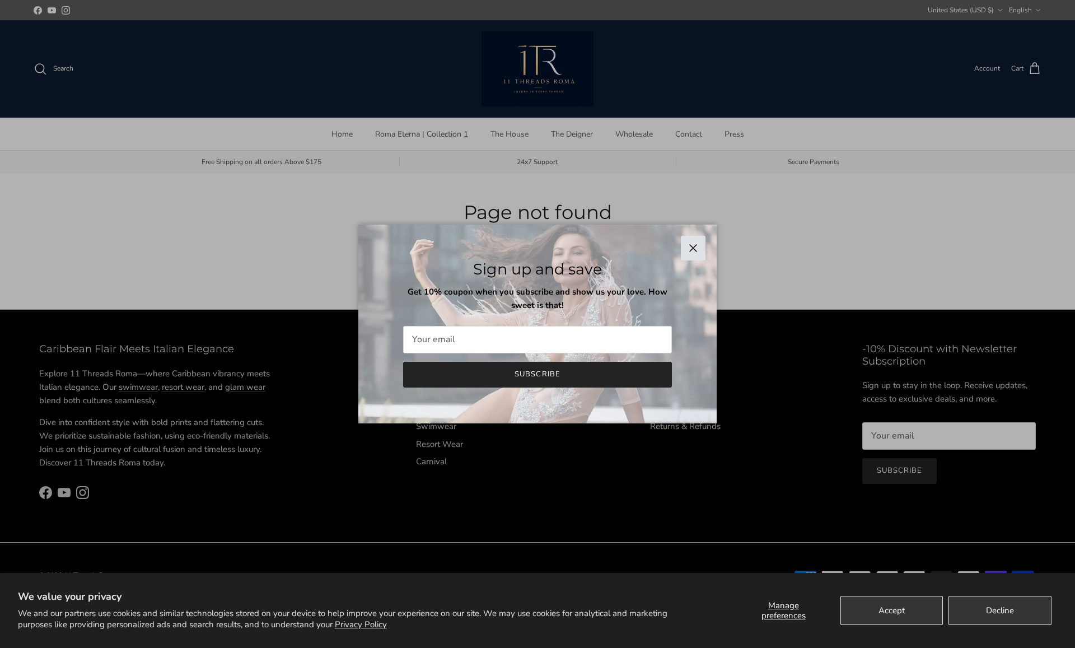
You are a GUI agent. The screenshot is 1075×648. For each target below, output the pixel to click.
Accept (891, 610)
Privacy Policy (361, 624)
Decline (1000, 610)
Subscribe (537, 374)
